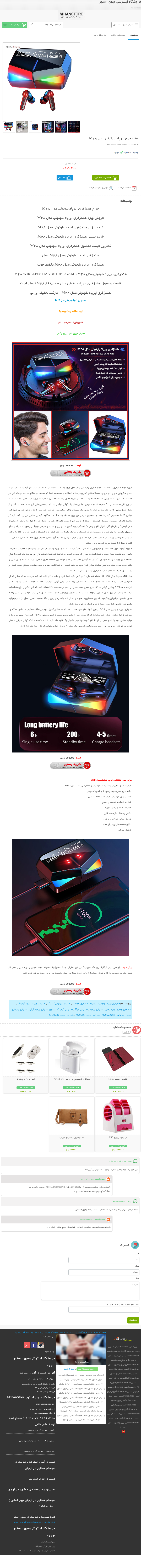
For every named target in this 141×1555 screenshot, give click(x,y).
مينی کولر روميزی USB (118, 1138)
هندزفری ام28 (81, 1009)
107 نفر (62, 178)
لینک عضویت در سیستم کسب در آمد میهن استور (34, 1522)
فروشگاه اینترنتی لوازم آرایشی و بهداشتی (41, 1332)
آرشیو (126, 1032)
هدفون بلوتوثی (123, 1015)
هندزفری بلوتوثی (80, 1004)
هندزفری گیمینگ (65, 1009)
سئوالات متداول (48, 1542)
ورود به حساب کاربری (87, 1369)
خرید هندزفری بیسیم (99, 1009)
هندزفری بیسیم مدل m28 (87, 1015)
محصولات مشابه (118, 35)
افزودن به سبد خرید (102, 178)
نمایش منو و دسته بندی (123, 25)
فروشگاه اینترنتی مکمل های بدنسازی (72, 1332)
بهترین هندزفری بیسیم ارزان (42, 1009)
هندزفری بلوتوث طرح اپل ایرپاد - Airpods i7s (72, 1079)
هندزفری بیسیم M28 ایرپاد (61, 1015)
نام (138, 1254)
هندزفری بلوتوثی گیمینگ (59, 1004)
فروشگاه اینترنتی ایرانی (97, 1332)
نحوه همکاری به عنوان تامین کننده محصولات (37, 1551)
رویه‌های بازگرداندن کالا (45, 1546)
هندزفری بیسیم (123, 1009)
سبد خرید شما (14, 25)
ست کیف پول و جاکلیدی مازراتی (71, 1138)
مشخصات (134, 35)
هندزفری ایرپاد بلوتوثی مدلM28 (104, 1004)
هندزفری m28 (39, 1004)
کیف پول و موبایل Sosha (118, 1079)
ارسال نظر (133, 1320)
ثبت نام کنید (69, 1369)
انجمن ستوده (20, 1332)
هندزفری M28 (108, 1015)
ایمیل (137, 1266)
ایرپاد (112, 1009)
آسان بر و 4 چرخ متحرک (26, 1079)
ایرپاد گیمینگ (24, 1004)
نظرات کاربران (100, 35)
